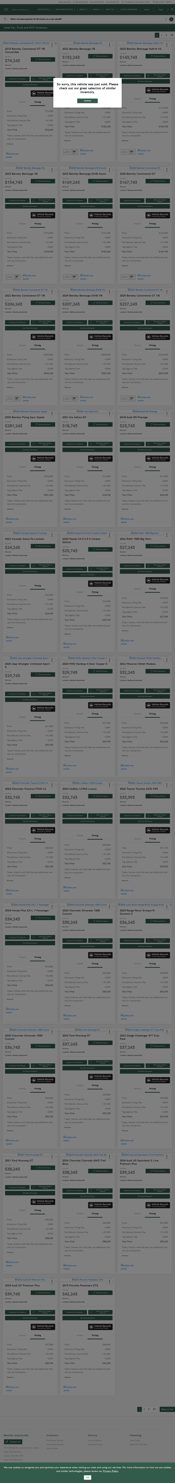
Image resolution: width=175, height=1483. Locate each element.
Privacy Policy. (111, 1471)
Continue (87, 101)
